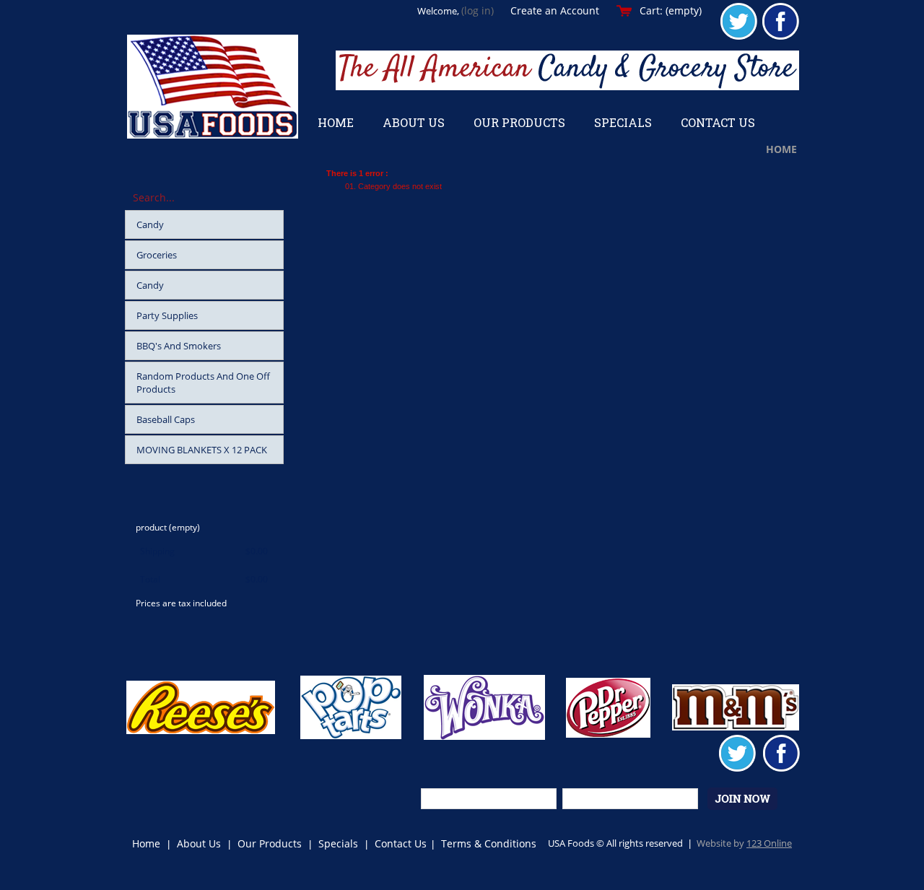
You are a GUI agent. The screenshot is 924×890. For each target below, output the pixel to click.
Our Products (269, 843)
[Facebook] (780, 37)
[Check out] (232, 634)
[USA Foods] (212, 87)
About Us (199, 843)
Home (781, 149)
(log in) (477, 10)
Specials (338, 843)
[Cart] (161, 634)
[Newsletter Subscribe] (742, 799)
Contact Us (401, 843)
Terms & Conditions (488, 843)
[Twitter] (738, 37)
